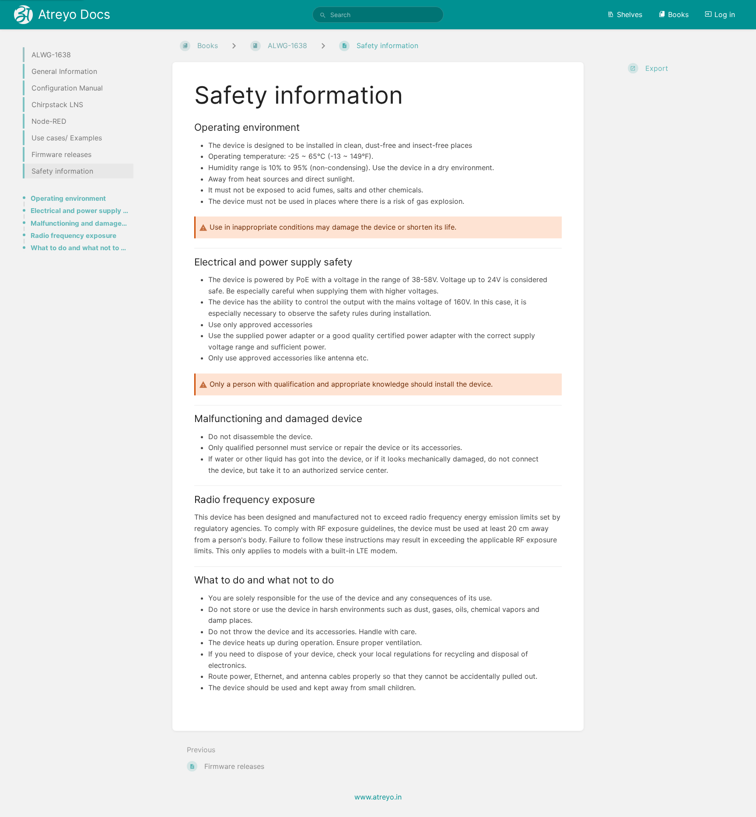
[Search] (322, 15)
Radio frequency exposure (73, 235)
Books (678, 14)
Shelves (629, 14)
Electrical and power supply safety (79, 210)
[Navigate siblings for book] (234, 46)
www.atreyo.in (378, 797)
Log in (724, 14)
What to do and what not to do (79, 248)
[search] (378, 15)
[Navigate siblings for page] (323, 46)
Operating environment (68, 198)
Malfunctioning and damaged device (79, 223)
